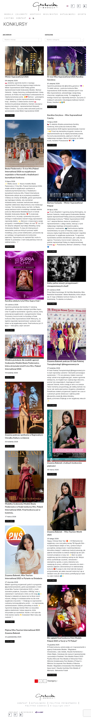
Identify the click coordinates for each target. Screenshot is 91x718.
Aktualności (38, 703)
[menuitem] (9, 14)
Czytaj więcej (10, 115)
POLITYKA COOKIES (36, 706)
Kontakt (23, 703)
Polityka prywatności (63, 703)
